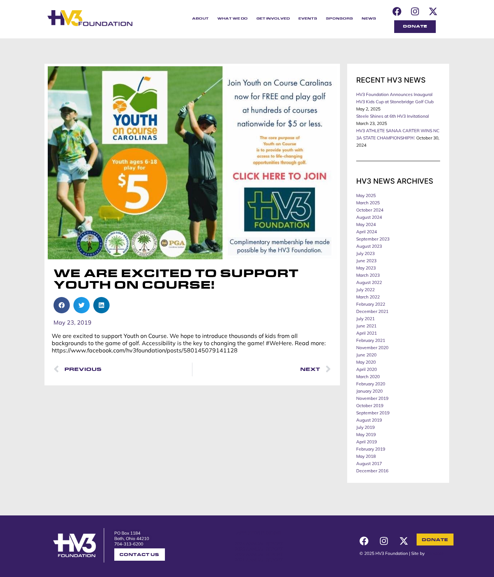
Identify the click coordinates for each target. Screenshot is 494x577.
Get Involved (273, 18)
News (369, 18)
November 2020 (372, 347)
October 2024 (369, 210)
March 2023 (368, 275)
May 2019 (366, 434)
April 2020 (366, 369)
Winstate (435, 553)
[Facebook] (397, 11)
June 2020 (366, 355)
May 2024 (366, 224)
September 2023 (372, 239)
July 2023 (365, 253)
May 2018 (366, 456)
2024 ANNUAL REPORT (259, 543)
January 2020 (369, 391)
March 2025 (368, 202)
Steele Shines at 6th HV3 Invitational (392, 116)
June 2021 (366, 326)
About (200, 18)
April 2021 (366, 333)
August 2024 (369, 217)
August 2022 (369, 282)
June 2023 (366, 260)
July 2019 (365, 427)
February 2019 (370, 449)
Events (307, 18)
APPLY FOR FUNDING (259, 532)
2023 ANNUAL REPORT (259, 549)
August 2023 (369, 246)
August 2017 (369, 463)
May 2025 (366, 195)
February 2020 (370, 383)
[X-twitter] (433, 11)
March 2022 (368, 297)
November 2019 (372, 398)
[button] (62, 305)
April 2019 (366, 441)
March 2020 (368, 376)
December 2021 (372, 311)
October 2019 (369, 405)
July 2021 (365, 318)
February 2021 (370, 340)
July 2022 (365, 289)
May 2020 (366, 362)
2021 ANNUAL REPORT (259, 560)
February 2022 (370, 304)
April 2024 (366, 231)
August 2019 (369, 420)
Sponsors (339, 18)
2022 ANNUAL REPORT (259, 554)
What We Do (232, 18)
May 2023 (366, 268)
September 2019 (372, 412)
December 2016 (372, 470)
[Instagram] (415, 11)
